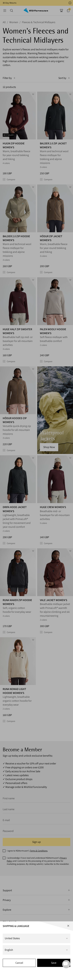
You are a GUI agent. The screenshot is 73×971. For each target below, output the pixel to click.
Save (53, 963)
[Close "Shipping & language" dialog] (68, 926)
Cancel (19, 963)
